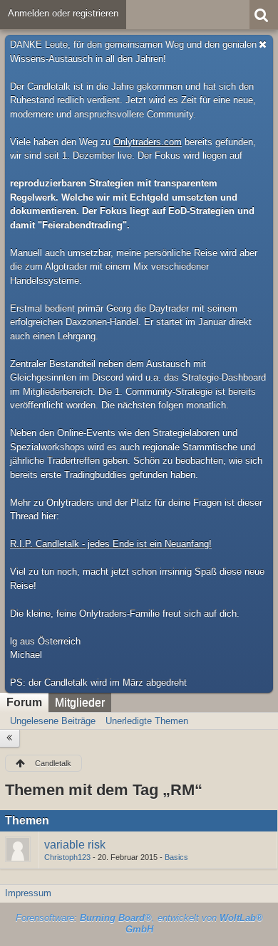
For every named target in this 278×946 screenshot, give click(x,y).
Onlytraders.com (147, 142)
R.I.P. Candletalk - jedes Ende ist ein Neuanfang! (111, 543)
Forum (24, 702)
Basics (176, 857)
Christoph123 (67, 857)
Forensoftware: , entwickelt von (139, 924)
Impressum (28, 893)
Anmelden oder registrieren (63, 13)
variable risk (74, 845)
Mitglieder (80, 702)
